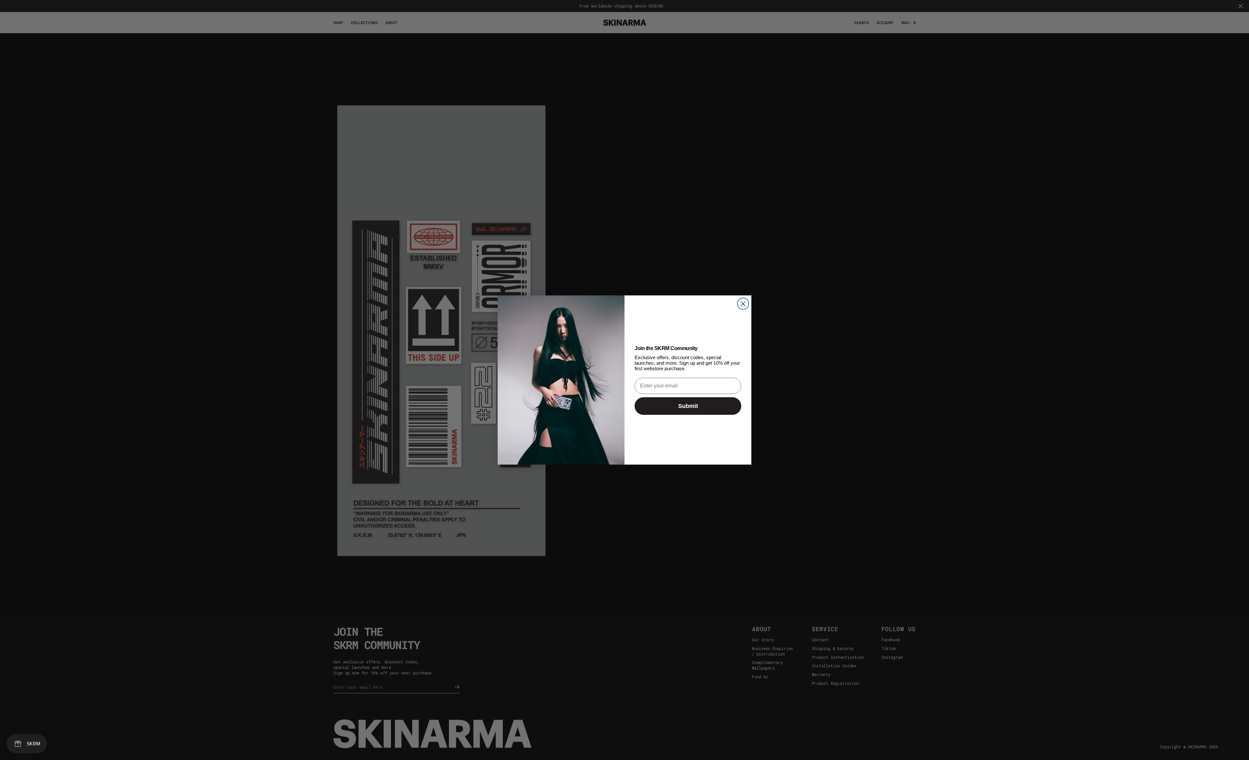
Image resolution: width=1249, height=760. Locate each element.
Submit (688, 406)
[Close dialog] (743, 303)
